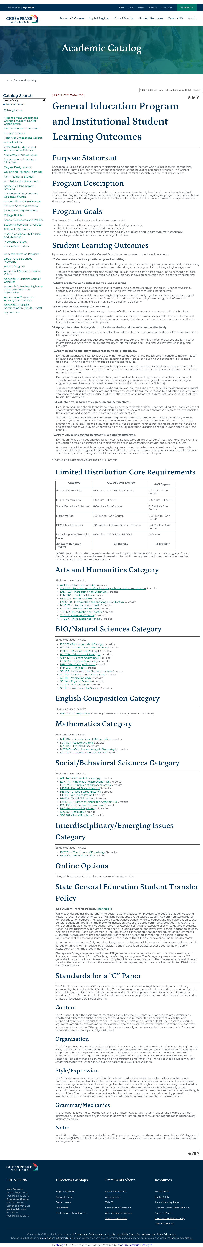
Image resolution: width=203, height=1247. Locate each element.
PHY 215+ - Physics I (72, 667)
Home (9, 80)
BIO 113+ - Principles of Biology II (80, 654)
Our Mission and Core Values (22, 128)
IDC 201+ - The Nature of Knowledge (83, 852)
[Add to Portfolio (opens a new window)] (189, 97)
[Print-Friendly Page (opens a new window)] (193, 97)
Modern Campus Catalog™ (135, 1245)
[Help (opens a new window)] (197, 97)
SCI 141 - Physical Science (76, 681)
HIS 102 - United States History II (80, 791)
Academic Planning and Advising (19, 187)
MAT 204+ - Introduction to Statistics (83, 752)
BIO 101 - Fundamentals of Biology (81, 644)
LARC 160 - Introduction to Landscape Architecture (92, 601)
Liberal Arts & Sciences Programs (18, 260)
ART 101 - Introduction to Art (78, 585)
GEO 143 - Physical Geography (79, 661)
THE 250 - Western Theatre (77, 615)
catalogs (59, 1245)
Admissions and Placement (21, 181)
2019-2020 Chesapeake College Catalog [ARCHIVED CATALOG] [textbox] (171, 90)
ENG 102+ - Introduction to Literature (83, 591)
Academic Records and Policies (23, 219)
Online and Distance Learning (23, 171)
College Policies (14, 215)
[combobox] (171, 90)
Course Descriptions (16, 246)
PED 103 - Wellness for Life (76, 855)
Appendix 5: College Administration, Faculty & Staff (23, 306)
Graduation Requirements (20, 210)
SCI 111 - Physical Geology (75, 677)
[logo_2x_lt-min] (22, 1164)
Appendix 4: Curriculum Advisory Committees (19, 299)
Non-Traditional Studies (19, 176)
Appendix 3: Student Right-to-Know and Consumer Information (23, 289)
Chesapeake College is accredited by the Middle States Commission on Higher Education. (125, 1234)
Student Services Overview (21, 205)
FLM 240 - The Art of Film (76, 595)
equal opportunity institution (56, 1238)
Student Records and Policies (22, 224)
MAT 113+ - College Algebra (76, 742)
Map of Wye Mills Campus (20, 154)
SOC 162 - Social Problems (76, 815)
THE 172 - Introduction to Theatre (81, 611)
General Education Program (21, 254)
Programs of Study (15, 241)
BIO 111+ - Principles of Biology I (79, 651)
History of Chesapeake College (23, 137)
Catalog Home (13, 110)
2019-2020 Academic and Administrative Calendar (20, 149)
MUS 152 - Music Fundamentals (80, 608)
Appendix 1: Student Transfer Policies (22, 273)
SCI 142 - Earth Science (74, 684)
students (173, 1238)
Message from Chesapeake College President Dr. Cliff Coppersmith (21, 120)
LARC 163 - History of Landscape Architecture (88, 801)
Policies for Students (17, 229)
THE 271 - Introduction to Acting (80, 618)
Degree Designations (17, 167)
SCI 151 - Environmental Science (80, 688)
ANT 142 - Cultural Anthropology (80, 778)
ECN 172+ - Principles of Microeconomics (85, 784)
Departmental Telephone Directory (20, 161)
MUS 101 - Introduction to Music (80, 605)
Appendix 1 (104, 908)
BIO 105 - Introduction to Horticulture (84, 647)
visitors (187, 1238)
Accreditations (13, 142)
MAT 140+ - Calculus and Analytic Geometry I (88, 749)
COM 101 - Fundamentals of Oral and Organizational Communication (103, 588)
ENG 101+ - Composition (75, 713)
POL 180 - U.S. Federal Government (82, 805)
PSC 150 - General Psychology (78, 808)
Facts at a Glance (14, 133)
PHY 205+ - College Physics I (77, 664)
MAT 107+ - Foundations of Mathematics (85, 739)
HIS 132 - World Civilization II (77, 798)
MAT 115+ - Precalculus (74, 745)
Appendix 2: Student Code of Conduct (22, 280)
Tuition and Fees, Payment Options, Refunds (21, 195)
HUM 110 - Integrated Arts (76, 598)
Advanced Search (14, 104)
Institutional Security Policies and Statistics (22, 235)
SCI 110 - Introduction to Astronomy (82, 674)
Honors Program (14, 266)
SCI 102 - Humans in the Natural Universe (86, 671)
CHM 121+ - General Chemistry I (79, 657)
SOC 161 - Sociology (72, 811)
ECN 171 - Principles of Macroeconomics (85, 781)
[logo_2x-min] (22, 16)
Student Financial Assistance (22, 201)
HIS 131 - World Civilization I (77, 794)
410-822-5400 (13, 7)
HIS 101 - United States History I (80, 788)
